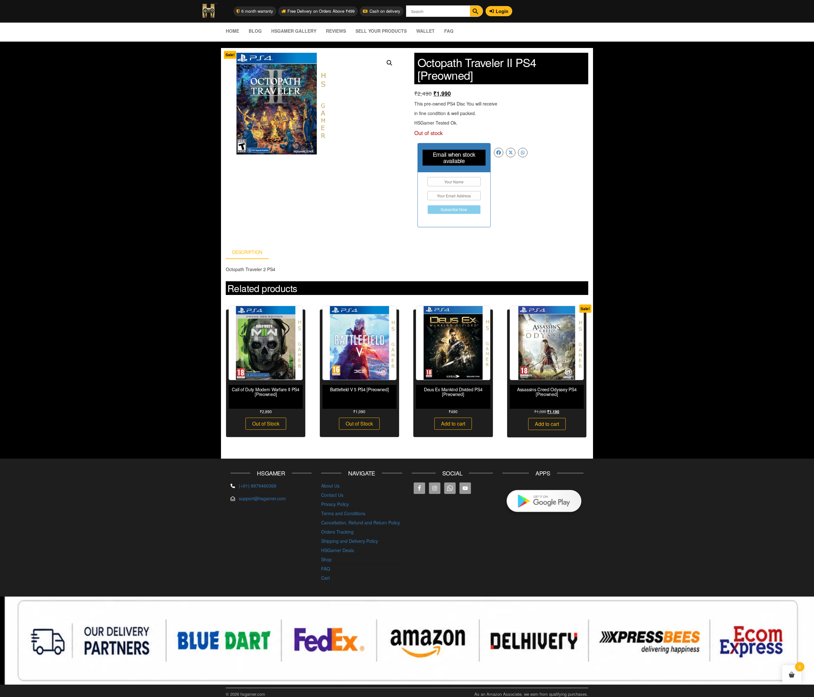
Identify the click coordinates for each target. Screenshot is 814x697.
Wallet (425, 31)
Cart (325, 578)
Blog (255, 31)
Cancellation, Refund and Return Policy (360, 522)
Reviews (336, 31)
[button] (389, 63)
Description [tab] (247, 252)
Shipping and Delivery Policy (349, 541)
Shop (326, 559)
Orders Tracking (337, 532)
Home (232, 31)
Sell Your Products (381, 31)
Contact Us (332, 495)
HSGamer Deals (337, 550)
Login (502, 11)
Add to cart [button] (453, 423)
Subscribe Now (454, 209)
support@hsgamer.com (262, 498)
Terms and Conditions (343, 513)
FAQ (448, 31)
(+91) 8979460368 (257, 485)
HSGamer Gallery (293, 31)
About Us (330, 485)
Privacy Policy (335, 504)
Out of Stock (265, 423)
